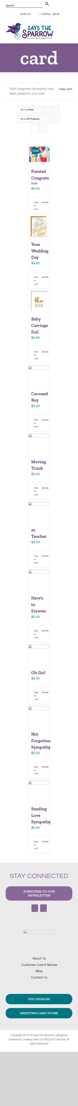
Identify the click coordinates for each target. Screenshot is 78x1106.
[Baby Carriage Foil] (39, 301)
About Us (39, 958)
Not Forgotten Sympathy (41, 741)
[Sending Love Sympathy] (39, 791)
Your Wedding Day (39, 251)
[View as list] (42, 128)
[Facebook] (34, 908)
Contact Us (39, 977)
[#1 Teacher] (39, 512)
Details (44, 202)
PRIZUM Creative (54, 1039)
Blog (39, 971)
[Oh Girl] (39, 655)
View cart (65, 89)
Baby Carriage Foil (39, 325)
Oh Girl (38, 672)
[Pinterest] (43, 908)
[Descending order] (55, 110)
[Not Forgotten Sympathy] (39, 716)
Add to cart (36, 205)
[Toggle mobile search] (64, 31)
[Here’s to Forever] (39, 580)
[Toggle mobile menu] (70, 31)
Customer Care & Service (39, 965)
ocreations (15, 1039)
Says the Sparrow (43, 1035)
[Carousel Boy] (39, 376)
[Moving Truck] (39, 444)
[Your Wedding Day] (39, 226)
